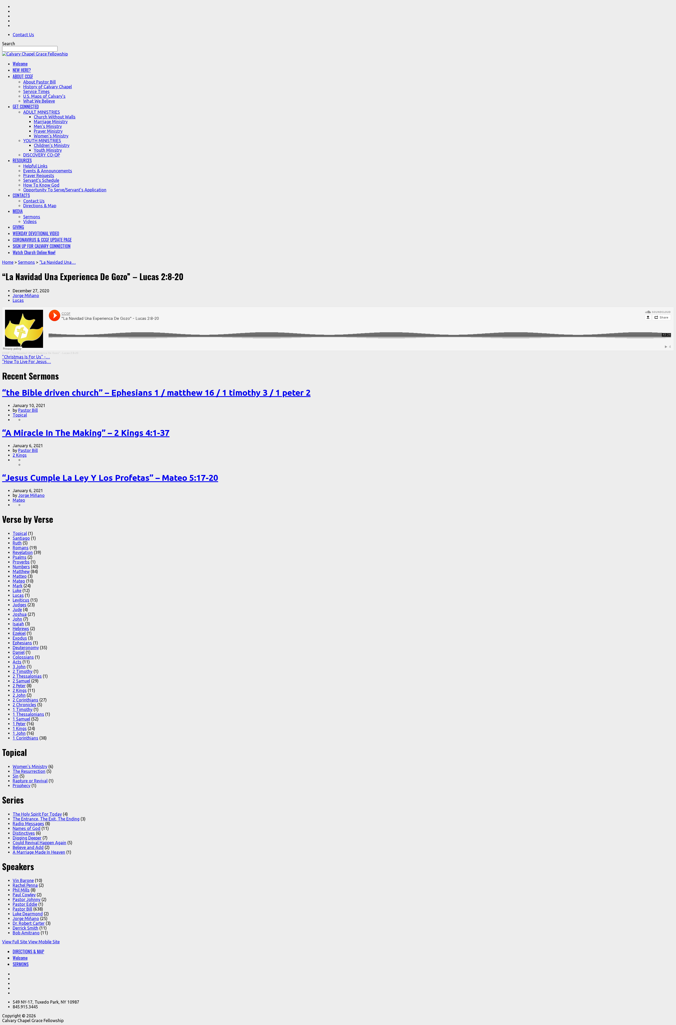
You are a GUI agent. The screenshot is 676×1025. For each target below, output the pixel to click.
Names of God (26, 828)
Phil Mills (21, 890)
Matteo (20, 576)
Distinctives (24, 833)
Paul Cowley (24, 894)
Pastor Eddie (25, 904)
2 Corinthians (25, 700)
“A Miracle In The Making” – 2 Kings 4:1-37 (86, 432)
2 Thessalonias (27, 676)
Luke (17, 590)
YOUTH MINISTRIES (42, 140)
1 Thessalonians (28, 714)
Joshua (20, 614)
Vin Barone (23, 880)
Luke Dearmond (28, 913)
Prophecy (21, 785)
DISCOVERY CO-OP (41, 155)
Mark (17, 585)
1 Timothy (22, 709)
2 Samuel (21, 680)
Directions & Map (39, 205)
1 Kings (20, 728)
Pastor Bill (28, 410)
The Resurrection (29, 771)
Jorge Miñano (26, 295)
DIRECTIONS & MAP (28, 951)
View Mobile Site (44, 941)
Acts (17, 661)
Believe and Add (28, 847)
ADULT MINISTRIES (41, 112)
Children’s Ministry (51, 145)
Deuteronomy (26, 647)
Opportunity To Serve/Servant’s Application (64, 189)
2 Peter (19, 685)
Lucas (18, 300)
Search (8, 43)
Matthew (21, 571)
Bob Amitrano (26, 932)
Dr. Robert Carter (29, 923)
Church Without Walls (55, 116)
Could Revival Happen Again (39, 842)
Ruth (17, 543)
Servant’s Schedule (41, 180)
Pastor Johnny (26, 899)
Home (7, 262)
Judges (19, 604)
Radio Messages (28, 823)
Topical (20, 415)
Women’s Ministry (51, 135)
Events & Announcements (47, 170)
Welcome (20, 958)
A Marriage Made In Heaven (39, 852)
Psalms (19, 557)
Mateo (19, 500)
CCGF (6, 353)
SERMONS (21, 964)
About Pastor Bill (39, 82)
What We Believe (39, 101)
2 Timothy (22, 671)
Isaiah (18, 623)
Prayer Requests (38, 175)
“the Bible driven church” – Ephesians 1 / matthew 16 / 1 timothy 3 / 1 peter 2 (156, 392)
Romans (21, 547)
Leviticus (21, 600)
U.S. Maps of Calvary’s (44, 96)
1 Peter (19, 723)
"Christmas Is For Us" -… (26, 356)
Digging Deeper (27, 837)
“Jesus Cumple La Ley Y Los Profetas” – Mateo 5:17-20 (110, 477)
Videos (30, 221)
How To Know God (41, 185)
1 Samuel (21, 719)
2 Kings (20, 455)
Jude (17, 609)
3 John (19, 666)
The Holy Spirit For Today (37, 814)
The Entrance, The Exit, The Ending (46, 818)
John (17, 619)
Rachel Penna (25, 885)
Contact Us (23, 34)
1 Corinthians (25, 738)
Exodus (20, 638)
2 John (19, 695)
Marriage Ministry (51, 121)
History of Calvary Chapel (47, 86)
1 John (19, 733)
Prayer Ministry (48, 131)
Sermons (31, 216)
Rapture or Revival (30, 780)
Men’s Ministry (48, 126)
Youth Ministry (48, 150)
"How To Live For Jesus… (26, 361)
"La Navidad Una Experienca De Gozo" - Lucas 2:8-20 (45, 353)
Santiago (21, 538)
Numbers (21, 566)
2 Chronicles (24, 704)
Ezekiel (19, 633)
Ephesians (22, 642)
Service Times (36, 91)
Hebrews (21, 628)
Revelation (23, 552)
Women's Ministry (30, 766)
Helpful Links (35, 166)
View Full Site (15, 941)
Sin (15, 776)
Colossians (23, 657)
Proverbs (21, 562)
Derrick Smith (25, 928)
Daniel (19, 652)
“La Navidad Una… (57, 262)
